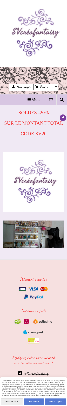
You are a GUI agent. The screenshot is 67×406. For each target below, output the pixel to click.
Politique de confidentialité (48, 395)
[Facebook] (63, 117)
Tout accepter (55, 401)
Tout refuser (34, 401)
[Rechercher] (62, 99)
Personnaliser (12, 401)
